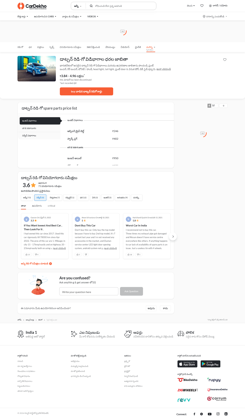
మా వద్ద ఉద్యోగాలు (25, 366)
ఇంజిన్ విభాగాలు (29, 120)
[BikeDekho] (188, 380)
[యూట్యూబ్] (210, 414)
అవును (151, 308)
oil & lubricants (29, 128)
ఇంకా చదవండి (163, 68)
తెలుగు (189, 5)
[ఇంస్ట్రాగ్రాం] (218, 414)
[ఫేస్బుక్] (194, 414)
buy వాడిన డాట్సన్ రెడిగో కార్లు (86, 91)
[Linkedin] (226, 414)
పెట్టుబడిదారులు (24, 386)
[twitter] (201, 414)
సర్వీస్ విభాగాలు (29, 135)
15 (29, 255)
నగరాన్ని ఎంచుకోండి (215, 16)
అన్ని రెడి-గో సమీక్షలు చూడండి (34, 263)
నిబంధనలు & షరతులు (26, 371)
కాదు (165, 308)
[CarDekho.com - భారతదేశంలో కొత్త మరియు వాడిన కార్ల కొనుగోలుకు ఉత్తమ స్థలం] (32, 5)
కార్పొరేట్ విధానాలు (25, 381)
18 (131, 255)
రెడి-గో (20, 47)
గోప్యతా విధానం (24, 376)
